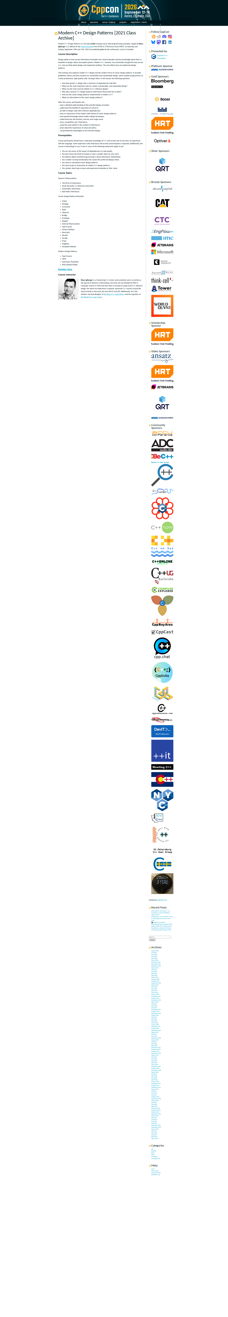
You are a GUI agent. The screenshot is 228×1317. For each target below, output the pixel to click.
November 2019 (156, 1049)
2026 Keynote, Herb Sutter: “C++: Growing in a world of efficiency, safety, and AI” (160, 913)
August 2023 (155, 1002)
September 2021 (156, 1030)
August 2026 (155, 951)
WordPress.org (155, 1174)
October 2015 (155, 1112)
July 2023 (154, 1004)
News (153, 1153)
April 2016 (154, 1106)
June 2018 (154, 1076)
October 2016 (155, 1097)
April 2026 (154, 958)
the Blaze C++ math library (114, 294)
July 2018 (154, 1074)
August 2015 (155, 1116)
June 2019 (154, 1059)
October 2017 (155, 1085)
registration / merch (139, 22)
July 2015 (154, 1118)
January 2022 (155, 1025)
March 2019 (154, 1064)
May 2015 (154, 1121)
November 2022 (156, 1009)
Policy (153, 1155)
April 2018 (154, 1080)
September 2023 (156, 1000)
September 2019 (156, 1053)
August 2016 (155, 1100)
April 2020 (154, 1045)
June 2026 (154, 954)
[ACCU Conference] (162, 434)
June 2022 (154, 1019)
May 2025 (154, 973)
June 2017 (154, 1093)
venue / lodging (108, 22)
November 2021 (156, 1026)
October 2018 (155, 1068)
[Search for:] (160, 937)
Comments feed (156, 1173)
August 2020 (155, 1040)
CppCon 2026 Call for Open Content (161, 926)
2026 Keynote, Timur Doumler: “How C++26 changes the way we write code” (162, 918)
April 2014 (154, 1136)
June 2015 (154, 1119)
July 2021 (154, 1034)
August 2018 (155, 1072)
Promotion (154, 1156)
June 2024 (154, 987)
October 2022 (155, 1011)
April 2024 (154, 990)
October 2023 (155, 998)
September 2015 (156, 1114)
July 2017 (154, 1091)
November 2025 (156, 964)
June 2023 (154, 1006)
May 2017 (154, 1095)
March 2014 (154, 1138)
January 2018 (155, 1081)
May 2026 (154, 956)
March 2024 (154, 992)
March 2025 (154, 977)
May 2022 (154, 1021)
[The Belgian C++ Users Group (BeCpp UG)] (162, 456)
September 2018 (156, 1070)
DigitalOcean (162, 900)
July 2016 (154, 1102)
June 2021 (154, 1036)
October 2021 (155, 1028)
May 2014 (154, 1135)
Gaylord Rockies (87, 47)
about (83, 22)
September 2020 (156, 1038)
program (122, 22)
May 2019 (154, 1061)
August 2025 (155, 968)
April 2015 (154, 1123)
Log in (153, 1169)
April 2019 (154, 1063)
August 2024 (155, 985)
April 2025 (154, 975)
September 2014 (156, 1127)
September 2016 (156, 1099)
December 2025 (155, 962)
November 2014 (156, 1125)
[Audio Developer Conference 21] (162, 445)
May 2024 (154, 989)
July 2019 (154, 1057)
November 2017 (156, 1083)
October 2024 (155, 981)
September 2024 (156, 983)
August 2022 (155, 1015)
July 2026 (154, 952)
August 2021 (155, 1032)
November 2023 (156, 996)
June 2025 (154, 971)
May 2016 (154, 1104)
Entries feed (154, 1171)
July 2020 (154, 1042)
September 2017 (156, 1087)
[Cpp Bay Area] (162, 622)
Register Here (65, 269)
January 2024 (155, 994)
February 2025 (155, 979)
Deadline (153, 1151)
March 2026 (154, 960)
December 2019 (155, 1047)
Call (152, 1149)
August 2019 (155, 1055)
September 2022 (156, 1013)
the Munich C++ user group (91, 297)
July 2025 (154, 970)
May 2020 (154, 1044)
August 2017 (155, 1089)
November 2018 (156, 1066)
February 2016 (155, 1108)
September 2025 (156, 966)
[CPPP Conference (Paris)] (162, 693)
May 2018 (154, 1078)
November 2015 (156, 1110)
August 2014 (155, 1129)
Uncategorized (155, 1158)
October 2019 (155, 1051)
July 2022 (154, 1017)
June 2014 (154, 1133)
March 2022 (154, 1023)
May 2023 (154, 1007)
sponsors (94, 22)
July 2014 (154, 1131)
